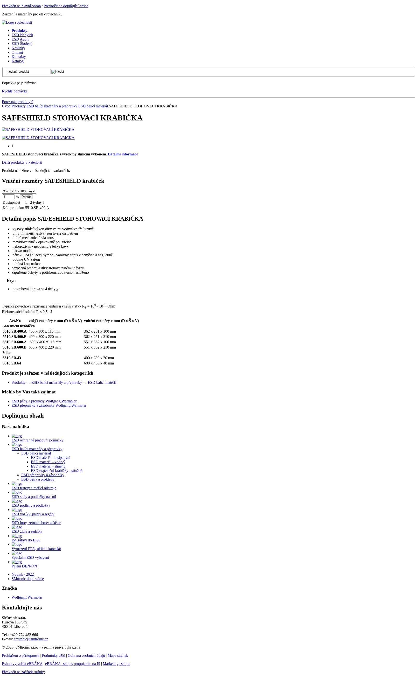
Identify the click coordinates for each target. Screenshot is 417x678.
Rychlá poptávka (15, 91)
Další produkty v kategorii (22, 162)
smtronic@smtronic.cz (31, 639)
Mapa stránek (118, 655)
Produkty (19, 106)
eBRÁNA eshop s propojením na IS (72, 664)
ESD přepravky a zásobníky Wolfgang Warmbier (49, 405)
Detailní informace (123, 154)
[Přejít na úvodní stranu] (17, 22)
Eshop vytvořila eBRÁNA (22, 664)
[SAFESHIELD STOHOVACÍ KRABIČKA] (38, 129)
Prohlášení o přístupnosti (20, 655)
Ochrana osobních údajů (86, 655)
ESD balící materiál (93, 106)
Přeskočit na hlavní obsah (21, 6)
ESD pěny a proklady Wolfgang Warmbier (44, 401)
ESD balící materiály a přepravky (52, 106)
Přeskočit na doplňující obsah (66, 6)
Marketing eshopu (116, 664)
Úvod (6, 106)
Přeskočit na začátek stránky (23, 672)
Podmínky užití (53, 655)
